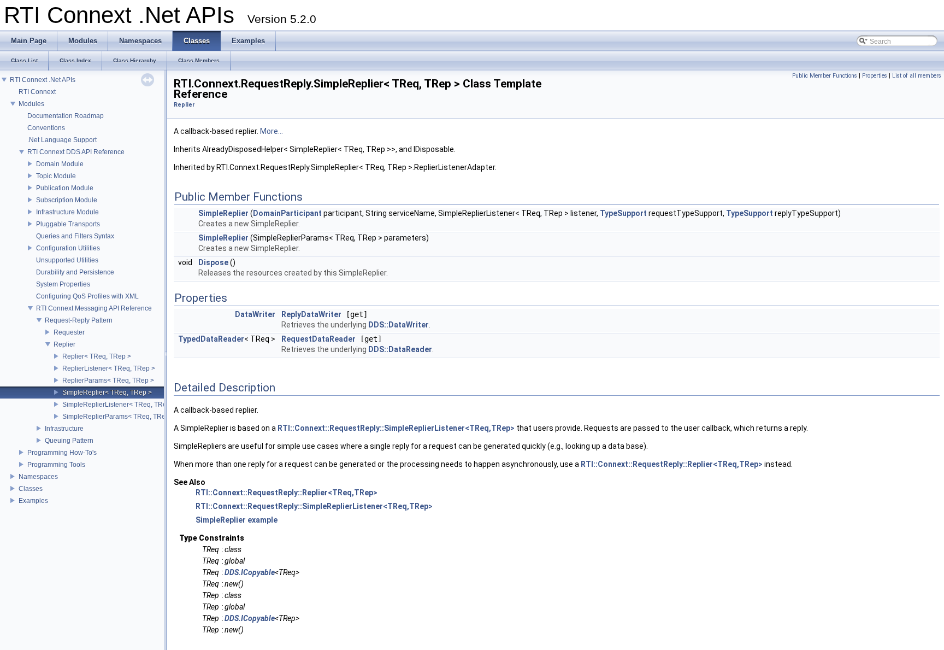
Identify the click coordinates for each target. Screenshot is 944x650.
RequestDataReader (318, 339)
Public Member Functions (824, 75)
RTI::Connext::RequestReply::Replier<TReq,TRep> (672, 464)
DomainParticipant (287, 213)
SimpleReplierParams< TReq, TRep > (118, 416)
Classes (31, 489)
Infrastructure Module (67, 212)
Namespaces (38, 477)
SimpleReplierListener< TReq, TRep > (119, 404)
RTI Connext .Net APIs (42, 80)
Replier (64, 344)
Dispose (213, 262)
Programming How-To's (62, 452)
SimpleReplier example (237, 520)
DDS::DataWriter (398, 324)
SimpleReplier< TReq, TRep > (107, 392)
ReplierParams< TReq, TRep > (108, 380)
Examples (33, 501)
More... (271, 131)
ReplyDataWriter (311, 314)
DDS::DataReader (400, 349)
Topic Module (56, 176)
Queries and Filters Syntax (75, 236)
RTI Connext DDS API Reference (76, 152)
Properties (874, 75)
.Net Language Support (62, 140)
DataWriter (255, 314)
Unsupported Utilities (67, 260)
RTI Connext (37, 92)
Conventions (46, 128)
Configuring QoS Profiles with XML (87, 296)
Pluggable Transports (68, 224)
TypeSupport (623, 213)
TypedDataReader (211, 339)
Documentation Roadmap (65, 116)
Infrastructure (64, 428)
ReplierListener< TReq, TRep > (108, 368)
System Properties (63, 284)
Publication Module (64, 188)
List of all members (916, 75)
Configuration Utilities (68, 248)
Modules (31, 104)
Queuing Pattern (69, 440)
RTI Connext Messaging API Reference (94, 308)
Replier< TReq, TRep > (96, 356)
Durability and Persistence (75, 272)
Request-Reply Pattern (79, 320)
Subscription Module (66, 200)
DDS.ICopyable (250, 572)
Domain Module (60, 164)
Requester (69, 332)
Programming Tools (56, 465)
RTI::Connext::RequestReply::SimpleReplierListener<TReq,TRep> (396, 428)
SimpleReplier (223, 213)
